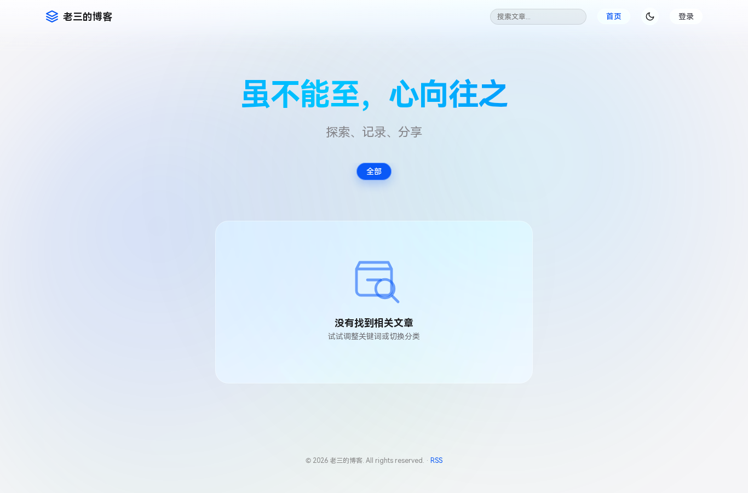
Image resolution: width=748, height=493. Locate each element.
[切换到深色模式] (650, 16)
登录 (686, 16)
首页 (614, 16)
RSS (436, 461)
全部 (374, 171)
